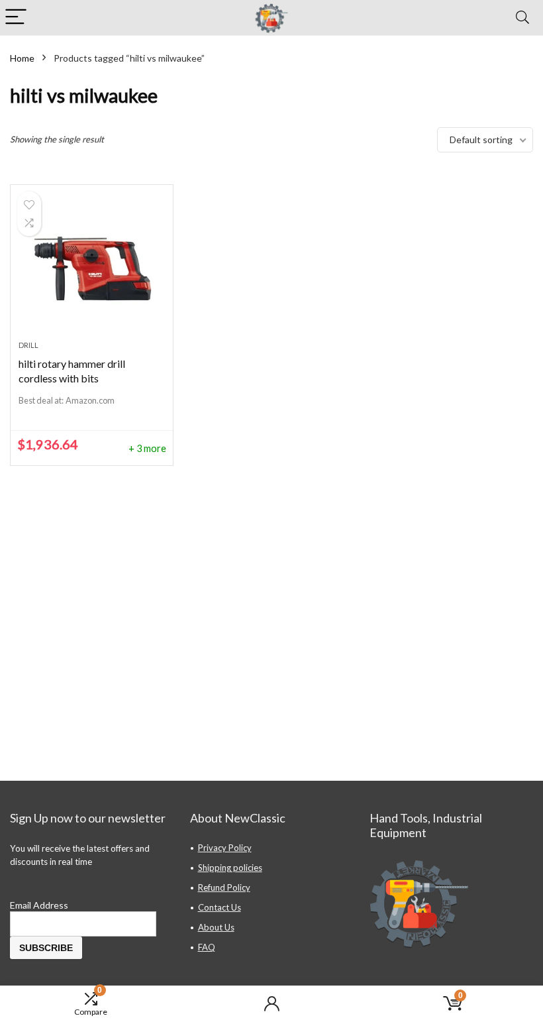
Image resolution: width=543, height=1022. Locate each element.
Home (22, 58)
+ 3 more (147, 448)
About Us (216, 927)
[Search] (522, 17)
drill (28, 345)
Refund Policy (224, 887)
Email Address (39, 905)
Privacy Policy (225, 847)
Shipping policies (230, 867)
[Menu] (16, 17)
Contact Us (219, 907)
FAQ (206, 947)
